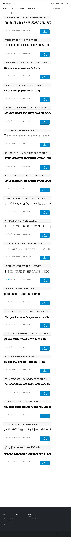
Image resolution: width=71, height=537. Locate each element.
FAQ (30, 516)
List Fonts (6, 516)
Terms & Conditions (48, 533)
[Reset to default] (49, 13)
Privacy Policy (56, 533)
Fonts (57, 3)
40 (7, 13)
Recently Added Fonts (8, 518)
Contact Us (31, 520)
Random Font (7, 520)
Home (52, 3)
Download (44, 32)
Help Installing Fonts (33, 518)
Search (62, 3)
